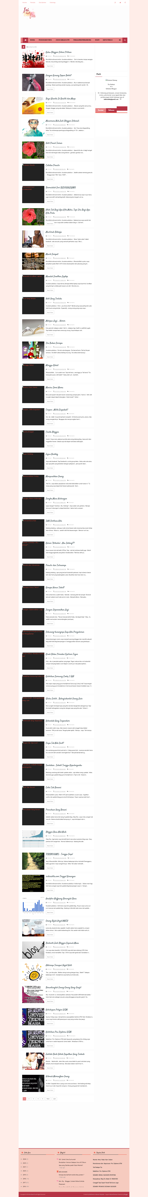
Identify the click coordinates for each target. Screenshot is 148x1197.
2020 (24, 1171)
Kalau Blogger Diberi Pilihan (58, 52)
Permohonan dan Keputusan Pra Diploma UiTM (107, 1163)
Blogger (126, 1194)
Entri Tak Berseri (53, 787)
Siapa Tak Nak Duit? (55, 743)
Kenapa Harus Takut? (55, 587)
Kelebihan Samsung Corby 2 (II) (60, 676)
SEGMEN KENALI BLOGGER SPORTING (104, 1175)
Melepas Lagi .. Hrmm (55, 321)
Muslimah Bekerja (54, 232)
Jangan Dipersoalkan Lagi (57, 609)
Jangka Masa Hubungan (56, 498)
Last (54, 1099)
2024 (24, 1159)
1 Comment (71, 502)
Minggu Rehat (52, 365)
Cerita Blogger (52, 432)
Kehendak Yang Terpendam (58, 720)
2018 (24, 1179)
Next (48, 1099)
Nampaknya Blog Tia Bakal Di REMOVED (105, 1179)
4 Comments (72, 147)
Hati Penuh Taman (54, 143)
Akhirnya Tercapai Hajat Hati (59, 965)
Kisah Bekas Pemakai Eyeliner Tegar (62, 654)
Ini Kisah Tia (32, 1194)
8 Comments (71, 191)
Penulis (32, 2)
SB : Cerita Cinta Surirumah (67, 1159)
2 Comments (71, 302)
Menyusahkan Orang (55, 476)
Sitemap (52, 2)
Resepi (97, 40)
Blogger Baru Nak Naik (56, 832)
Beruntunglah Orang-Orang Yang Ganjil (63, 987)
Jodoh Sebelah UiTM (62, 40)
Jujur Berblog (52, 454)
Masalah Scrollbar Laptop (57, 276)
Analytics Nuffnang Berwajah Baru (61, 898)
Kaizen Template (100, 1194)
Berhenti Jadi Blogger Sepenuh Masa (62, 943)
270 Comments (71, 1036)
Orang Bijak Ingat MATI (57, 920)
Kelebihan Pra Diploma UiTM (58, 1032)
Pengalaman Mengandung (82, 40)
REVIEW (32, 40)
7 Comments (72, 858)
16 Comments (71, 924)
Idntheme (91, 1194)
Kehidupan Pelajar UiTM (57, 1009)
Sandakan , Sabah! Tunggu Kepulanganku (64, 765)
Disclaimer (42, 2)
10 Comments (72, 56)
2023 (24, 1163)
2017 (24, 1182)
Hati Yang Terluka (54, 298)
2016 (24, 1186)
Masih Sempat (52, 254)
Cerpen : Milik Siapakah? (57, 409)
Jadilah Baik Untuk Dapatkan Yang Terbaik (65, 1054)
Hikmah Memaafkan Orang (57, 1076)
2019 (24, 1175)
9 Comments (71, 680)
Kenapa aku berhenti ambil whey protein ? (71, 1175)
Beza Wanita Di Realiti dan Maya (61, 98)
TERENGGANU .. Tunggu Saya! (59, 854)
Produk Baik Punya (45, 40)
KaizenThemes (113, 1194)
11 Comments (72, 217)
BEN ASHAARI (63, 1172)
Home (24, 2)
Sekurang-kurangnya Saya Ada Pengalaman (65, 632)
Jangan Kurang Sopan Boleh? (59, 75)
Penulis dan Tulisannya (56, 565)
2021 (24, 1167)
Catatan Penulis (53, 165)
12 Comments (71, 836)
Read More (50, 66)
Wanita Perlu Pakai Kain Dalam (102, 1160)
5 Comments (71, 169)
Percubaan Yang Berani (56, 809)
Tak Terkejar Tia (97, 1167)
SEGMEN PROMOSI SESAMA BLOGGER (104, 1186)
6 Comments (72, 79)
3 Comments (71, 258)
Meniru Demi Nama (54, 387)
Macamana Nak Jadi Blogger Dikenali (62, 121)
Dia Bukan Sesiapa (54, 343)
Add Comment (72, 102)
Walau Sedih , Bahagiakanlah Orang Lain (64, 698)
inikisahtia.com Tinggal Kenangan (61, 876)
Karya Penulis (108, 40)
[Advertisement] (90, 21)
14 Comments (71, 124)
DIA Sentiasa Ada (54, 520)
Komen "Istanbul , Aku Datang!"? (60, 543)
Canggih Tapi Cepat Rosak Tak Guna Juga (106, 1183)
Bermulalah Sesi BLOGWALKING (61, 187)
